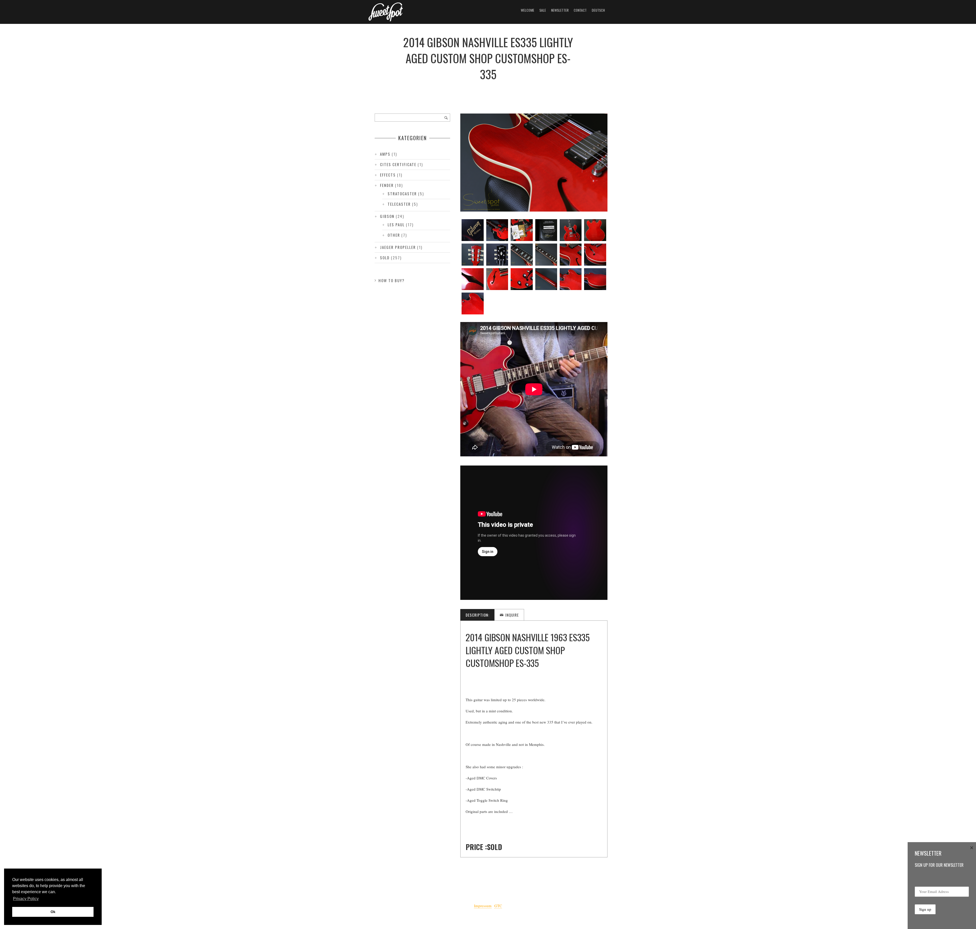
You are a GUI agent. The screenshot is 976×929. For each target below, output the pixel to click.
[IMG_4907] (546, 230)
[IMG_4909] (595, 230)
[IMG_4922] (472, 303)
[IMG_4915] (595, 254)
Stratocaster (402, 193)
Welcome (527, 10)
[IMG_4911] (497, 254)
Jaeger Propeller (398, 247)
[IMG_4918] (521, 279)
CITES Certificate (398, 164)
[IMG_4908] (571, 230)
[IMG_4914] (571, 254)
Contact (580, 10)
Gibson (387, 216)
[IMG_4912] (521, 254)
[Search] (446, 118)
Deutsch (598, 10)
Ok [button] (53, 912)
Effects (388, 175)
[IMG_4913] (546, 254)
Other (394, 235)
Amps (385, 154)
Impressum (483, 905)
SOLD (385, 257)
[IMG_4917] (497, 279)
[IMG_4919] (546, 279)
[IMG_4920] (571, 279)
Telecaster (399, 204)
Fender (387, 185)
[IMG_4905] (497, 230)
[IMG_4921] (595, 279)
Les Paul (396, 224)
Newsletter (560, 10)
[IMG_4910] (472, 254)
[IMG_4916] (472, 279)
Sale (542, 10)
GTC (498, 905)
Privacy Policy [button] (26, 898)
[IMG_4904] (472, 230)
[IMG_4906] (521, 230)
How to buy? (391, 280)
